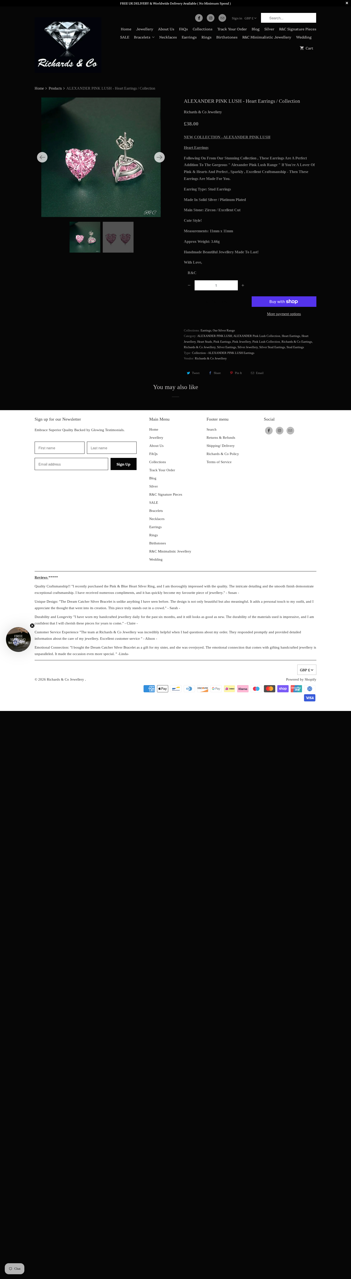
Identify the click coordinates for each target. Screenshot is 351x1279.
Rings (207, 36)
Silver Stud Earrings (272, 347)
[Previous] (42, 157)
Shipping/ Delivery (221, 446)
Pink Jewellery (241, 341)
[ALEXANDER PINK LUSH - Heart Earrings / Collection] (101, 157)
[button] (18, 639)
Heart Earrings (291, 336)
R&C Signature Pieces (297, 28)
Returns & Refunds (221, 437)
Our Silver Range (224, 330)
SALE (124, 36)
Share (217, 373)
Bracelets (142, 36)
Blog (256, 28)
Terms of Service (219, 462)
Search (212, 429)
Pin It (238, 373)
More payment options (284, 314)
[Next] (159, 157)
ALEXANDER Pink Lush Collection (256, 336)
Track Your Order (232, 28)
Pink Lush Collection (266, 341)
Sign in (237, 18)
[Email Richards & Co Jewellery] (222, 18)
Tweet (196, 373)
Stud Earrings (295, 347)
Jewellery (144, 28)
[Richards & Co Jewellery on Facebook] (199, 18)
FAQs (183, 28)
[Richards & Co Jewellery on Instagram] (210, 18)
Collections (203, 28)
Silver (269, 28)
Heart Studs (204, 341)
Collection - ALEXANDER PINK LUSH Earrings (223, 353)
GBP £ (249, 18)
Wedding (304, 36)
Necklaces (168, 36)
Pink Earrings (222, 341)
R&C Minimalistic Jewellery (266, 36)
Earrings (189, 36)
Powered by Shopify (301, 679)
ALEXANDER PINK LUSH (214, 336)
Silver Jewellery (248, 347)
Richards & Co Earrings (297, 341)
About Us (166, 28)
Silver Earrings (226, 347)
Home (126, 28)
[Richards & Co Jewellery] (68, 41)
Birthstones (227, 36)
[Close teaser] (32, 625)
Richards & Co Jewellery (203, 112)
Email (260, 373)
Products (56, 88)
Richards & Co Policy (223, 454)
